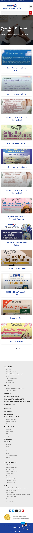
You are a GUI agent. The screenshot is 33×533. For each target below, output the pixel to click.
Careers (7, 386)
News (7, 453)
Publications (9, 457)
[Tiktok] (20, 511)
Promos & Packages (11, 455)
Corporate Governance (11, 396)
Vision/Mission (10, 382)
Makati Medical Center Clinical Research (17, 402)
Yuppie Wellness (10, 482)
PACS (7, 436)
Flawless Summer (16, 342)
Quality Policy (9, 380)
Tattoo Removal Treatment (16, 167)
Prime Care (9, 476)
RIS (7, 434)
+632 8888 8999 (19, 1)
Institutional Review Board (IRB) (14, 399)
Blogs (7, 446)
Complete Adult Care (11, 467)
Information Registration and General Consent (18, 494)
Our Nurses (8, 411)
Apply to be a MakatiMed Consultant (15, 388)
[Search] (30, 13)
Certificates (9, 499)
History (8, 376)
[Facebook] (10, 511)
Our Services (8, 414)
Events (8, 448)
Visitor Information (11, 424)
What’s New (8, 442)
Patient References (11, 421)
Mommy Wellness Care (12, 471)
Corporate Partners (11, 371)
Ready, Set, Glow (16, 318)
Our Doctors (8, 409)
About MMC (8, 367)
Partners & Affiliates (11, 378)
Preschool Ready (10, 478)
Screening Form (10, 501)
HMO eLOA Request (11, 492)
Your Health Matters (10, 462)
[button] (30, 6)
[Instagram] (16, 511)
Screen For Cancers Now (16, 94)
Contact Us (7, 393)
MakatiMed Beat (9, 404)
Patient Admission (11, 419)
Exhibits (8, 451)
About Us (8, 369)
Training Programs (11, 496)
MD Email (8, 429)
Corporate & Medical (11, 390)
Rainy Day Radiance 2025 (16, 143)
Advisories (9, 444)
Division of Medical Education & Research (17, 488)
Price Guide (8, 439)
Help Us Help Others (11, 490)
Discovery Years (10, 469)
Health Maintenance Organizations (15, 374)
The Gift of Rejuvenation (17, 269)
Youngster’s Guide (11, 480)
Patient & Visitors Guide (11, 417)
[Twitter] (13, 511)
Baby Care (8, 465)
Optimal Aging (10, 473)
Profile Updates (10, 431)
